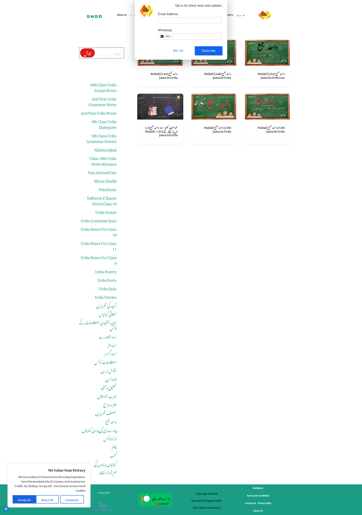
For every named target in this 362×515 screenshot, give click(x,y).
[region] (49, 485)
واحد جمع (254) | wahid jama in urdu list (271, 74)
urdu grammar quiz (99, 220)
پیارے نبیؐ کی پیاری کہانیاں (99, 429)
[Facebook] (100, 16)
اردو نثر (112, 344)
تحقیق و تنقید (108, 387)
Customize (72, 499)
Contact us (250, 503)
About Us (122, 15)
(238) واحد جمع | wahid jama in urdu (217, 128)
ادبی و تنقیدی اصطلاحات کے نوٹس (98, 324)
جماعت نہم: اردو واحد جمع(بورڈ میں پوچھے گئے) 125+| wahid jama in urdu (161, 130)
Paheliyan (108, 188)
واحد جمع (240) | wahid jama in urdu (217, 74)
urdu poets (107, 279)
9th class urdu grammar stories (101, 137)
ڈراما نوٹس (110, 438)
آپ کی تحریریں (106, 305)
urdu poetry (106, 271)
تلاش (87, 52)
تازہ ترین (111, 378)
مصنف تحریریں (106, 412)
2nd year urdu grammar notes (102, 100)
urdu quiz (108, 288)
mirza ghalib (105, 180)
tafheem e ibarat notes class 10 (102, 200)
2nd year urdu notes (99, 112)
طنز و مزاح (110, 404)
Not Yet (178, 50)
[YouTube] (92, 16)
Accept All (24, 499)
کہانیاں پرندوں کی (105, 463)
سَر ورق (241, 15)
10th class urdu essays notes (103, 86)
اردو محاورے (108, 336)
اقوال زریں (109, 370)
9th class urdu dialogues (104, 123)
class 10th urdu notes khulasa (103, 160)
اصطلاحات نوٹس (105, 361)
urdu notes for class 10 (99, 231)
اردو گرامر (110, 353)
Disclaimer (258, 488)
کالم (114, 446)
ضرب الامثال (107, 395)
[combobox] (165, 36)
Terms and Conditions (258, 496)
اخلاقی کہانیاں (108, 313)
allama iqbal (105, 149)
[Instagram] (96, 16)
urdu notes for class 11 (99, 245)
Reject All (47, 499)
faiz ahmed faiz (102, 171)
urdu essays (106, 211)
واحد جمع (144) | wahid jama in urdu (164, 74)
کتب (113, 455)
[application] (132, 15)
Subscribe (209, 50)
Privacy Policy (264, 503)
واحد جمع (111, 421)
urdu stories (106, 296)
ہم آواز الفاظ (108, 472)
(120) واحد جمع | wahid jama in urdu (271, 128)
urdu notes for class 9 (99, 259)
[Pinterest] (88, 16)
